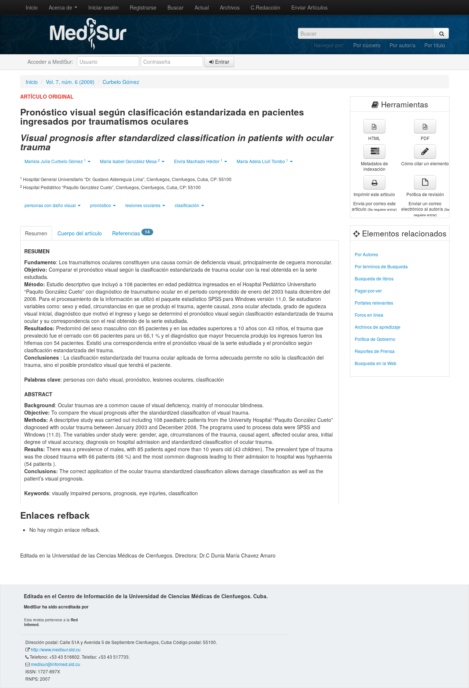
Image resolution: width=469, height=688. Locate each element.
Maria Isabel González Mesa (130, 161)
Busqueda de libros (374, 278)
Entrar (221, 61)
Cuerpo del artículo (80, 233)
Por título (434, 45)
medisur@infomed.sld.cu (55, 664)
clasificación (187, 205)
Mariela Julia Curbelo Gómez (55, 161)
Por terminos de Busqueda (381, 266)
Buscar (175, 7)
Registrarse (143, 7)
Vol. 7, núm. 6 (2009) (70, 81)
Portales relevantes (374, 302)
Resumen (36, 233)
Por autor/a (402, 45)
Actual (202, 7)
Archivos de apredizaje (377, 327)
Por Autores (366, 254)
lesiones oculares (143, 205)
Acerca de (61, 7)
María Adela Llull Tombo (262, 161)
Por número (367, 45)
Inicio (32, 7)
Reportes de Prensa (375, 351)
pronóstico (101, 205)
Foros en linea (369, 315)
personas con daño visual (51, 205)
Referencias (131, 233)
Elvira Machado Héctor (198, 161)
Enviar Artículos (309, 7)
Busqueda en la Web (375, 363)
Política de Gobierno (375, 339)
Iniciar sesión (103, 7)
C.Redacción (265, 7)
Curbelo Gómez (121, 81)
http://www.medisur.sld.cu (56, 649)
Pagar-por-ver (368, 290)
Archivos (230, 7)
